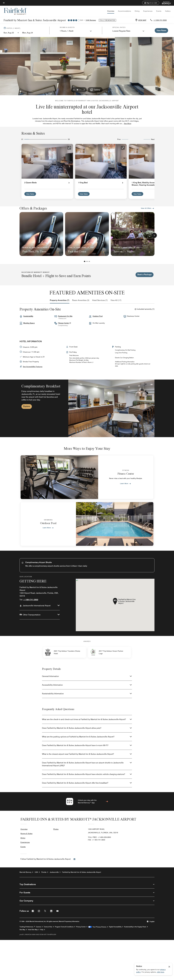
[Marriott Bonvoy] (165, 2)
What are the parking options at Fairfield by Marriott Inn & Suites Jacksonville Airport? (78, 737)
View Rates (30, 194)
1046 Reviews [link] (90, 20)
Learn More (124, 484)
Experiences (147, 11)
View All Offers (146, 208)
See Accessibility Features (32, 367)
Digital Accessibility (115, 927)
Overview (110, 11)
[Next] (154, 235)
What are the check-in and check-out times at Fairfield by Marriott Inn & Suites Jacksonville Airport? (84, 719)
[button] (150, 3)
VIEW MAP (142, 20)
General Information (50, 676)
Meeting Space (29, 323)
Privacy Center (81, 927)
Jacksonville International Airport (37, 605)
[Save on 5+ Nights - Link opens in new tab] (132, 234)
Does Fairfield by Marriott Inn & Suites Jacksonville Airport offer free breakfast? (75, 783)
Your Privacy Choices (99, 927)
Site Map (22, 929)
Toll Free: (99, 837)
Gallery (167, 11)
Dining (137, 11)
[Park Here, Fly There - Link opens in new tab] (41, 234)
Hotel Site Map (33, 929)
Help (41, 929)
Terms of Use (48, 927)
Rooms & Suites (26, 833)
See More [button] (127, 123)
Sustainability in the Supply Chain (135, 927)
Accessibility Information (52, 685)
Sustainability (28, 316)
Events (158, 11)
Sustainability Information (53, 693)
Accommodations (124, 11)
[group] (87, 408)
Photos (55, 829)
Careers (38, 927)
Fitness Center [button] (63, 323)
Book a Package (144, 274)
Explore (26, 406)
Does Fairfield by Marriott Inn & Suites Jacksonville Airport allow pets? (71, 728)
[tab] (59, 300)
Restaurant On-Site (65, 316)
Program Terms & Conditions (64, 927)
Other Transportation (31, 615)
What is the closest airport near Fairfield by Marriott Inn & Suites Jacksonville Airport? (78, 754)
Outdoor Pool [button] (98, 316)
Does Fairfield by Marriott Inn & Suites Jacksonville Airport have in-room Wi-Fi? (75, 745)
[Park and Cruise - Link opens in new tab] (87, 234)
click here (160, 972)
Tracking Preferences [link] (26, 927)
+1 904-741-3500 (160, 20)
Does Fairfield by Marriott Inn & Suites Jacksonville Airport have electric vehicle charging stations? (83, 774)
